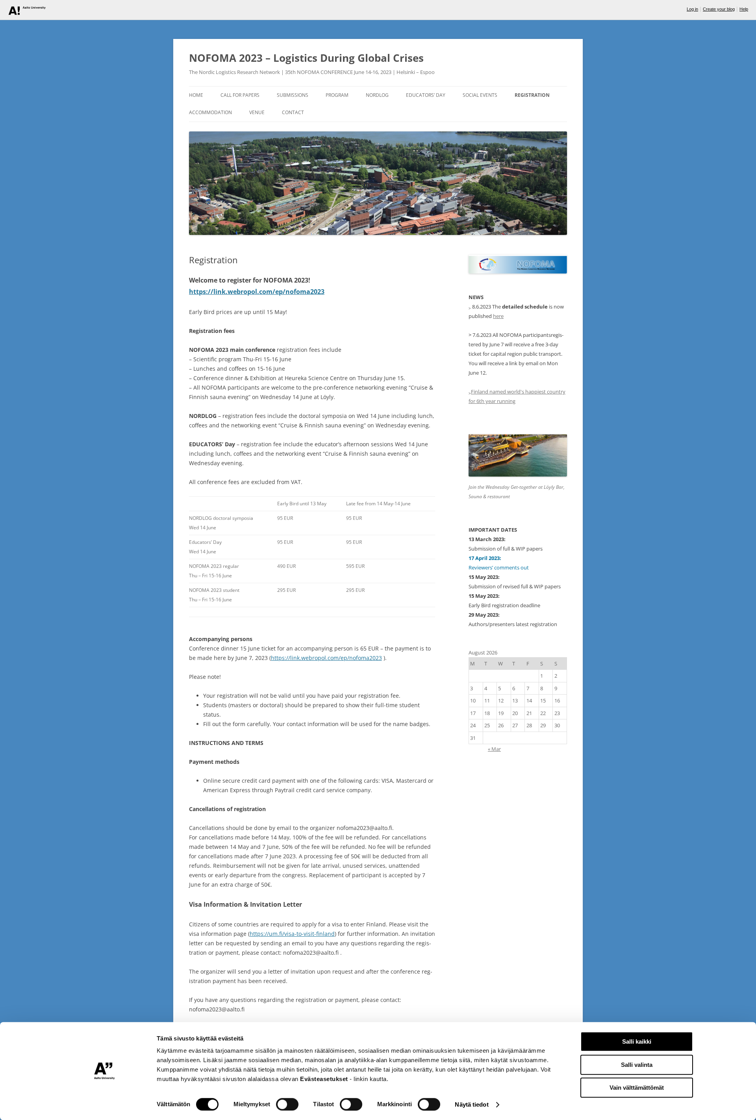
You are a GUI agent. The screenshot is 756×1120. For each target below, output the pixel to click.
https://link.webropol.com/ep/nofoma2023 (256, 291)
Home (196, 95)
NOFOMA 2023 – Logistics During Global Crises (306, 58)
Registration (532, 95)
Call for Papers (239, 95)
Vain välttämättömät (637, 1087)
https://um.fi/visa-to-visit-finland (292, 933)
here (498, 316)
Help (743, 9)
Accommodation (210, 112)
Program (337, 95)
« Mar (494, 748)
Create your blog (719, 9)
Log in (692, 9)
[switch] (287, 1104)
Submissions (292, 95)
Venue (257, 112)
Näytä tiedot (471, 1104)
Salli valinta (636, 1064)
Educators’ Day (425, 95)
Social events (480, 95)
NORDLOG (377, 95)
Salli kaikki (636, 1041)
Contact (293, 112)
